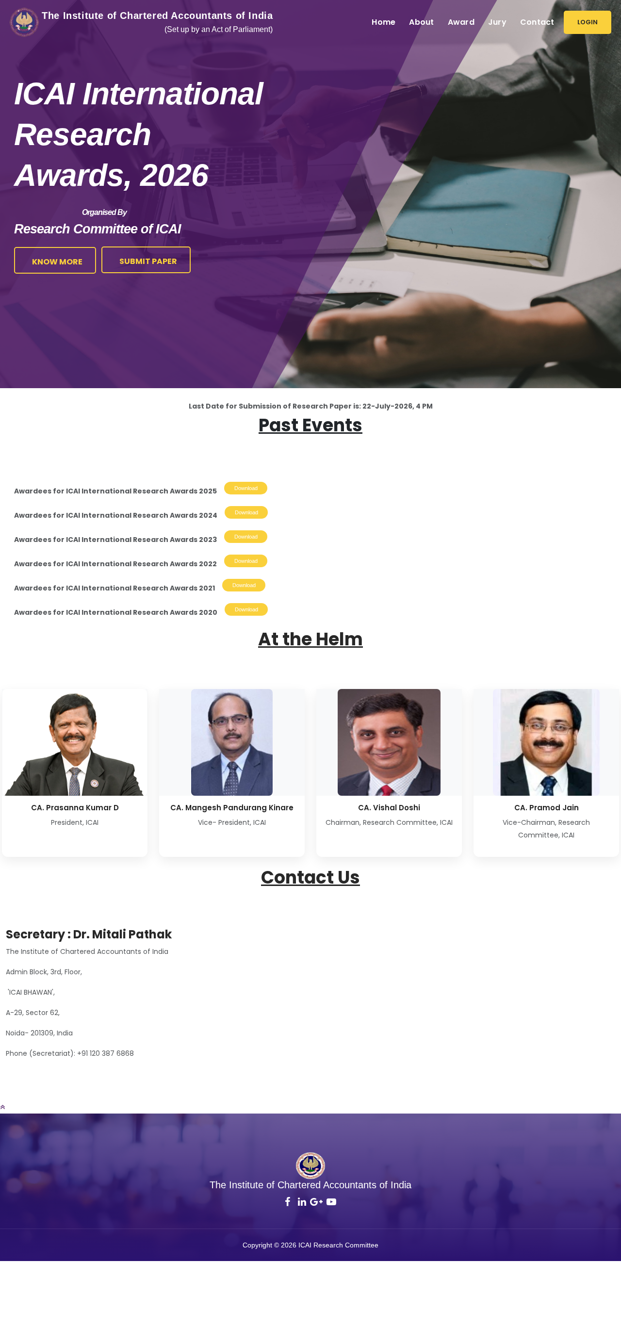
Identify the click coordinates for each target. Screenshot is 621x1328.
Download (246, 488)
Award (461, 22)
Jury (497, 22)
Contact (537, 22)
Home (383, 22)
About (421, 22)
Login (587, 22)
